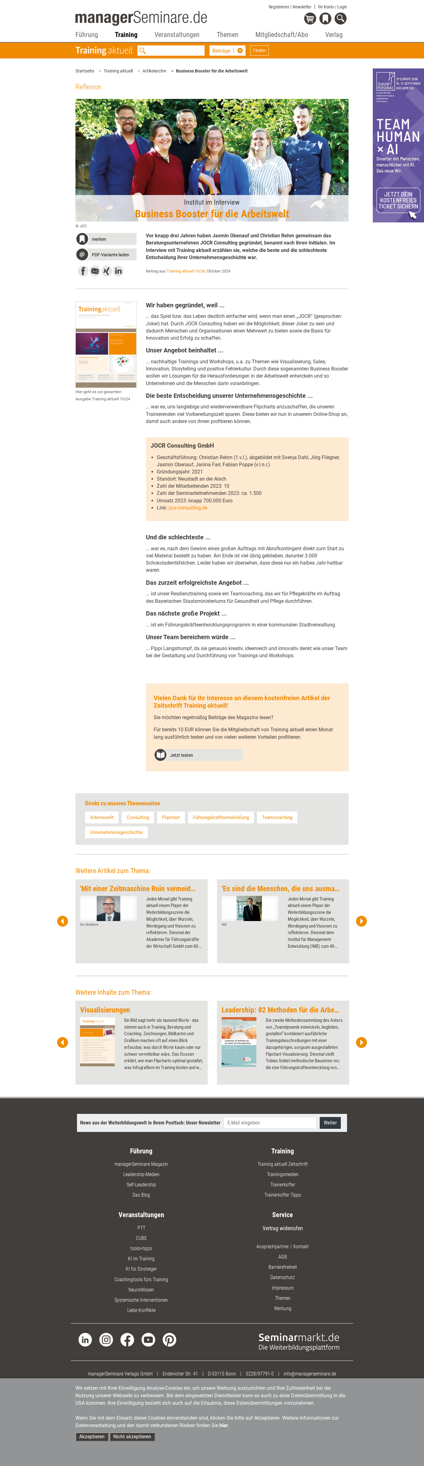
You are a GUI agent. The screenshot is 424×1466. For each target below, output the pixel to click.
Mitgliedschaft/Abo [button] (281, 35)
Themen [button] (227, 35)
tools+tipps (141, 1248)
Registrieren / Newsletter (290, 6)
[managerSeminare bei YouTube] (148, 1339)
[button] (106, 240)
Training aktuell (118, 70)
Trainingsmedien (283, 1174)
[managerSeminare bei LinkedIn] (85, 1339)
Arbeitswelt (102, 817)
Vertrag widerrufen (283, 1228)
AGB (282, 1257)
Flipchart (171, 817)
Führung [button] (86, 35)
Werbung (282, 1308)
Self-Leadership (141, 1185)
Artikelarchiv (154, 70)
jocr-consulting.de (188, 508)
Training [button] (126, 35)
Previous (63, 921)
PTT (141, 1228)
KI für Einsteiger (141, 1269)
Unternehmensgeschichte (116, 832)
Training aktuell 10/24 (186, 271)
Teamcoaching (277, 817)
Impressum (283, 1288)
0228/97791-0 (260, 1374)
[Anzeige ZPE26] (398, 145)
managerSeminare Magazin (141, 1164)
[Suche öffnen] (342, 19)
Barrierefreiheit (282, 1267)
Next (361, 921)
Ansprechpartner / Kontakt (282, 1247)
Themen (283, 1298)
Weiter (330, 1123)
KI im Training (141, 1259)
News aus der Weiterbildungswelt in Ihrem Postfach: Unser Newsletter (150, 1123)
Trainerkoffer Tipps (282, 1195)
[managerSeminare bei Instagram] (106, 1339)
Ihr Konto (332, 6)
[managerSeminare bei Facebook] (127, 1339)
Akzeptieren (92, 1437)
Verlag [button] (334, 35)
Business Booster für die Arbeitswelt (212, 70)
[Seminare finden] (299, 1342)
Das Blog (141, 1195)
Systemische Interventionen (141, 1300)
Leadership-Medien (141, 1174)
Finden (259, 50)
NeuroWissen (141, 1290)
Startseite (84, 70)
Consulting (138, 817)
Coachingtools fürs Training (141, 1279)
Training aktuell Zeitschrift (283, 1164)
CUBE (141, 1238)
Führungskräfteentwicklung (221, 817)
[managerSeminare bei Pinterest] (169, 1339)
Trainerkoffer (282, 1185)
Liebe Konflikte (141, 1310)
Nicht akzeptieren (132, 1437)
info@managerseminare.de (310, 1374)
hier (223, 1425)
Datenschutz (282, 1277)
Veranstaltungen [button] (177, 35)
